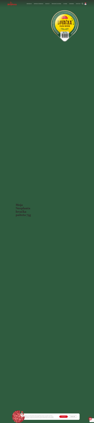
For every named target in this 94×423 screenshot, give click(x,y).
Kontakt (78, 3)
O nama (65, 3)
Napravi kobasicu (38, 3)
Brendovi (29, 3)
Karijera (71, 3)
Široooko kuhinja (56, 3)
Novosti (47, 3)
